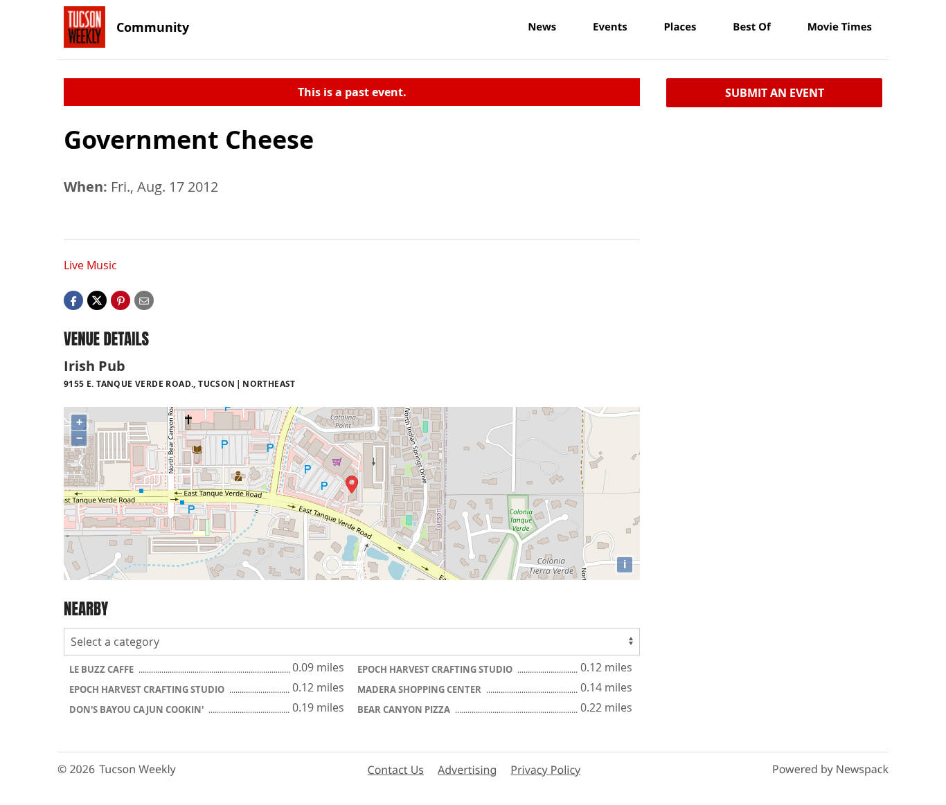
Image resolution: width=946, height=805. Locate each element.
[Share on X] (97, 299)
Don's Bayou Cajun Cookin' (137, 709)
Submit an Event (774, 92)
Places (679, 27)
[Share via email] (144, 299)
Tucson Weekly (137, 769)
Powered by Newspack (830, 769)
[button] (120, 299)
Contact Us (396, 769)
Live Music (90, 265)
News (542, 27)
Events (610, 27)
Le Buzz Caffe (102, 669)
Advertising (467, 769)
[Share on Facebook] (73, 299)
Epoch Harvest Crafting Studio (436, 669)
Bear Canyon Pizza (404, 709)
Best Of (752, 27)
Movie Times (839, 27)
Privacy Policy (545, 769)
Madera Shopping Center (420, 689)
